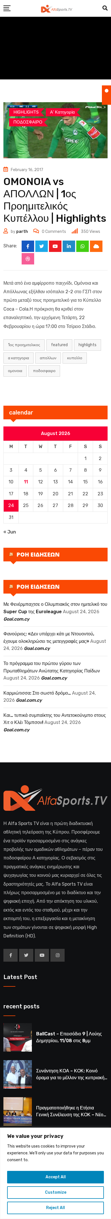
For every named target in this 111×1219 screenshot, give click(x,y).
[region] (55, 1173)
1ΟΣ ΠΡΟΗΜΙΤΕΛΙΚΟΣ (24, 344)
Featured (59, 344)
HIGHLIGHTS (87, 344)
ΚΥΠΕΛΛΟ (74, 358)
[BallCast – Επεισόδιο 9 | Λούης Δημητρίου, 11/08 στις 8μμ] (17, 1037)
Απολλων (48, 358)
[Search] (105, 8)
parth (22, 231)
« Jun (9, 532)
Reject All (55, 1207)
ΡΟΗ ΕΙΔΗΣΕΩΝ (38, 554)
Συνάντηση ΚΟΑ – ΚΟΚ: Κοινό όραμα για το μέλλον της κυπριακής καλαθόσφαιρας (71, 1077)
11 (26, 482)
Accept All (56, 1177)
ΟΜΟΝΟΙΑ (15, 370)
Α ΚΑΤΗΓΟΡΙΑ (18, 358)
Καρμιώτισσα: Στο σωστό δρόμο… (37, 693)
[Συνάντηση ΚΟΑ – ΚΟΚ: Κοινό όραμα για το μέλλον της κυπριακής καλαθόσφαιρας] (17, 1074)
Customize (55, 1192)
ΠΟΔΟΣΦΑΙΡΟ (44, 370)
